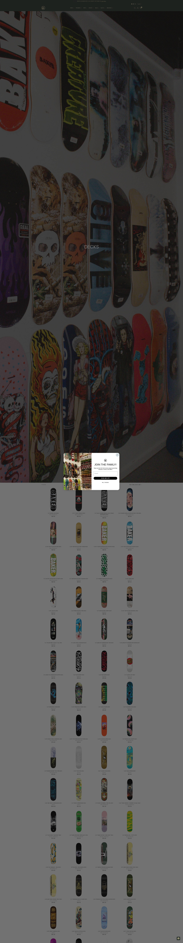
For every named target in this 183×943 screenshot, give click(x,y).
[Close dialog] (117, 455)
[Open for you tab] (178, 938)
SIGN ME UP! (105, 478)
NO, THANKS (105, 482)
